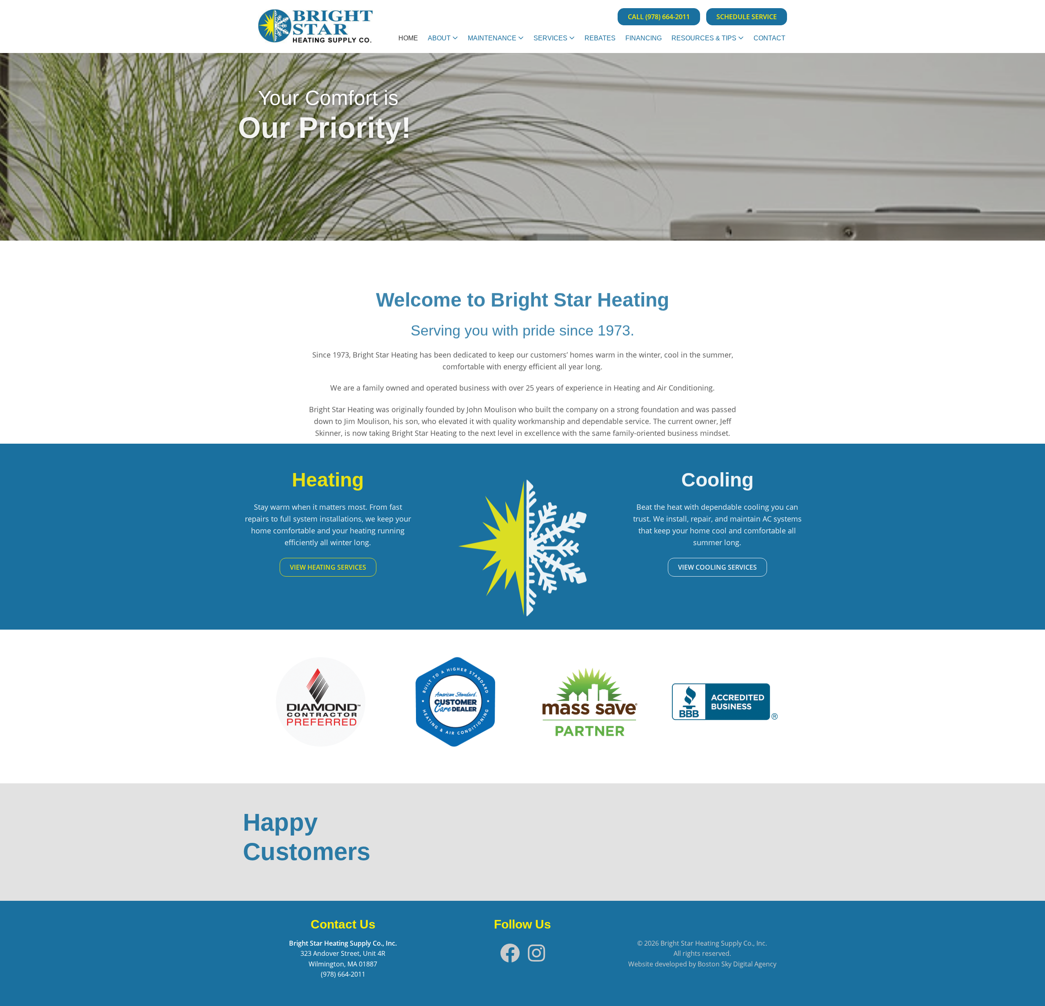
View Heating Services (343, 567)
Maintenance (492, 38)
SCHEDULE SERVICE (746, 16)
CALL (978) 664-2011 (659, 16)
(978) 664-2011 (343, 974)
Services (550, 38)
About (439, 38)
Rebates (600, 38)
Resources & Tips (703, 38)
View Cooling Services (702, 567)
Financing (643, 38)
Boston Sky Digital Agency (737, 964)
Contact (769, 38)
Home (408, 38)
